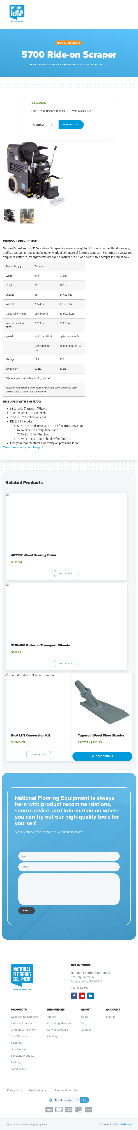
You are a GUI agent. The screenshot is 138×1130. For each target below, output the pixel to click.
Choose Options (102, 756)
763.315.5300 (79, 987)
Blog (84, 1023)
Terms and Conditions (67, 1090)
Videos (51, 1017)
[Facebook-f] (74, 996)
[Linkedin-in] (90, 996)
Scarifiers (16, 1043)
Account (113, 1009)
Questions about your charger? (23, 447)
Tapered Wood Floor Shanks (101, 735)
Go (84, 1100)
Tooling (15, 1062)
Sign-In (110, 1017)
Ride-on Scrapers (68, 43)
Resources (56, 1009)
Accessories (18, 1068)
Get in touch (81, 965)
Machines (56, 64)
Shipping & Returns (38, 1090)
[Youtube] (82, 996)
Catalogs (52, 1036)
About (86, 1009)
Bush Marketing (122, 1124)
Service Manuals (57, 1030)
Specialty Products (22, 1055)
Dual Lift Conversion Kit (30, 735)
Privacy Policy (14, 1090)
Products (44, 64)
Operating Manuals (59, 1023)
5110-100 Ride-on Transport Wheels (40, 645)
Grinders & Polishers (23, 1030)
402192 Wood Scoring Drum (34, 555)
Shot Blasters (19, 1036)
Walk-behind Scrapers (24, 1017)
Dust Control (19, 1049)
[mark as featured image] (10, 217)
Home (33, 64)
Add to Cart (71, 124)
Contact (86, 1030)
